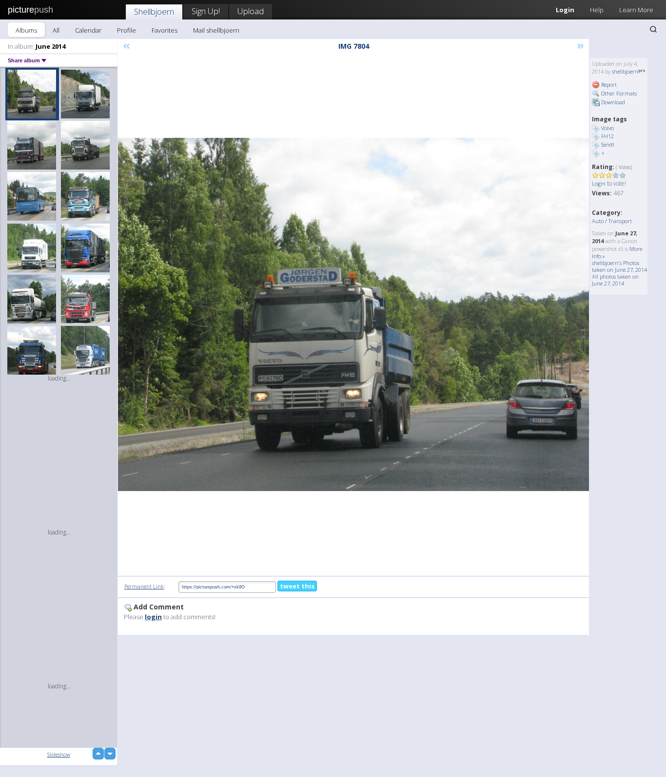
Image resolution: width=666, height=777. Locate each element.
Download (612, 102)
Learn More (636, 9)
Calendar (88, 30)
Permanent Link (144, 586)
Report (608, 84)
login (153, 616)
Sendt (607, 144)
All (56, 30)
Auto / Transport (612, 221)
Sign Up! (206, 11)
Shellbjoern (154, 11)
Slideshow (58, 754)
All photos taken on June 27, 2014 (615, 280)
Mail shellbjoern (216, 30)
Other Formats (618, 93)
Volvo (607, 128)
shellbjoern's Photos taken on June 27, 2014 (619, 266)
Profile (126, 30)
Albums (26, 30)
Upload (250, 11)
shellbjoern (625, 71)
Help (597, 9)
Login (565, 9)
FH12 (607, 136)
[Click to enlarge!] (353, 314)
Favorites (164, 30)
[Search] (653, 29)
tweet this (297, 586)
